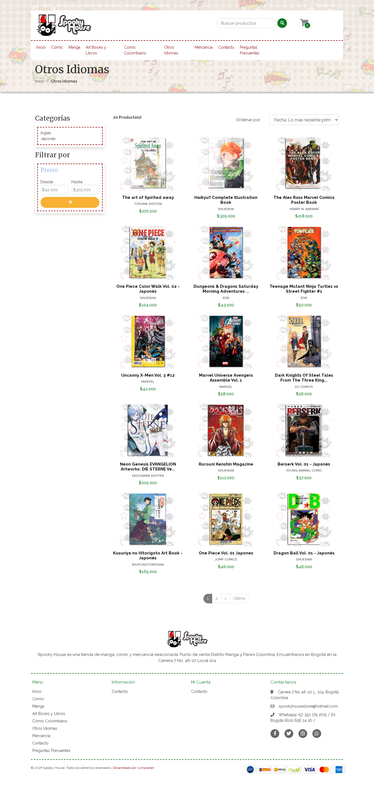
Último (239, 598)
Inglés (46, 133)
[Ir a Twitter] (288, 733)
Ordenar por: (248, 119)
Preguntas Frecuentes (249, 50)
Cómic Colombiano (135, 50)
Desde (47, 181)
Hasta (76, 181)
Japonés (48, 138)
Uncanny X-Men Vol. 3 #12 (148, 375)
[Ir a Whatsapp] (316, 733)
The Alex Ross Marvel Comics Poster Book (304, 200)
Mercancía (204, 47)
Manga (74, 47)
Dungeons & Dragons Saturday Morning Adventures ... (226, 289)
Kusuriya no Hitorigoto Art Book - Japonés (148, 555)
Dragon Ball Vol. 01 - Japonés (304, 553)
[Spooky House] (63, 27)
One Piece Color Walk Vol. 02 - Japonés (148, 289)
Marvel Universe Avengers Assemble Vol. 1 (226, 378)
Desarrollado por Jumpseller (133, 768)
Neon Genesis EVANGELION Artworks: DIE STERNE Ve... (148, 467)
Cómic (57, 47)
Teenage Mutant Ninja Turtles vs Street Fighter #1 (304, 289)
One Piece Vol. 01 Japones (226, 553)
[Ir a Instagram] (302, 733)
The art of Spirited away (148, 197)
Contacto (226, 47)
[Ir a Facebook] (275, 733)
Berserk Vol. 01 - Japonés (304, 464)
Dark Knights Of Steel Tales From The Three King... (304, 378)
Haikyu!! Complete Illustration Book (225, 200)
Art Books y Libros (96, 50)
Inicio (41, 47)
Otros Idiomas (171, 50)
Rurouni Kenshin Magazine (226, 464)
